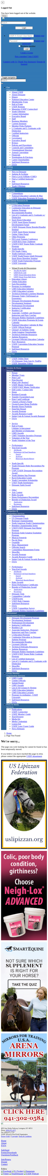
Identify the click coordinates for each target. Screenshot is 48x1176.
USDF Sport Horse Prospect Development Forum (24, 223)
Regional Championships (22, 521)
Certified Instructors (20, 133)
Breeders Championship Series (25, 525)
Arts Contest (17, 492)
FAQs (14, 164)
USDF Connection (20, 712)
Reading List (17, 310)
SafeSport (5, 1150)
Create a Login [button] (26, 53)
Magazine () (25, 109)
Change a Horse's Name (22, 402)
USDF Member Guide (21, 714)
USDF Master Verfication (22, 385)
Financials (16, 155)
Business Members (20, 121)
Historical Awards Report (25, 459)
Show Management (20, 545)
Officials (15, 135)
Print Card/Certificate (21, 399)
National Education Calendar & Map (27, 196)
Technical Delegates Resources (25, 647)
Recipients (17, 504)
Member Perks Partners (21, 126)
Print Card (16, 377)
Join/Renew (6, 1159)
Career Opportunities (20, 160)
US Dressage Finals (20, 518)
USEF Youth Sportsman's (22, 483)
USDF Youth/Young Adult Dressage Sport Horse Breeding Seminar (27, 257)
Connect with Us (10, 62)
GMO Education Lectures (23, 291)
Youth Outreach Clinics (21, 253)
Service (15, 423)
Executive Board (19, 116)
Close (4, 16)
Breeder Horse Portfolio (22, 406)
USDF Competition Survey (23, 608)
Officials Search (18, 547)
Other (14, 490)
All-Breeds (17, 450)
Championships (18, 516)
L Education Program (21, 205)
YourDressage (18, 717)
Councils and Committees (22, 147)
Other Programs (18, 237)
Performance (17, 445)
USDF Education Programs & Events (27, 198)
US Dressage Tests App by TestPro (26, 361)
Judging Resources (20, 337)
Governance (17, 138)
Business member (28, 46)
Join (13, 181)
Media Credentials (19, 721)
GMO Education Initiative (23, 289)
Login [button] (27, 49)
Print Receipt (17, 380)
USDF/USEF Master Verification (26, 387)
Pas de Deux (17, 540)
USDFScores (17, 598)
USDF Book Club (20, 273)
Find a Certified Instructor (22, 179)
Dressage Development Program (25, 301)
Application (18, 502)
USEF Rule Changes (20, 601)
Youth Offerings (18, 111)
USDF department (34, 756)
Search (18, 454)
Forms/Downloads (9, 1152)
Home (9, 733)
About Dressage (18, 95)
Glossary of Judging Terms (23, 330)
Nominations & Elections (22, 157)
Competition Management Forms (25, 550)
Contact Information (20, 114)
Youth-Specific (18, 249)
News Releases (18, 729)
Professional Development (23, 306)
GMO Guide (17, 678)
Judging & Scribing (20, 174)
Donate (4, 1162)
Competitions (17, 193)
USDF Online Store (20, 358)
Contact (4, 1164)
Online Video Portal (20, 234)
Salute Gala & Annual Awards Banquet (28, 416)
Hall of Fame (17, 104)
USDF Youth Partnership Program (26, 261)
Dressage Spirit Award (21, 485)
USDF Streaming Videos (22, 363)
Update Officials (19, 680)
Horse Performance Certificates (25, 585)
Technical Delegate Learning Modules (28, 293)
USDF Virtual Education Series (25, 275)
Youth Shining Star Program (23, 475)
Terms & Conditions (25, 1136)
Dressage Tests (18, 594)
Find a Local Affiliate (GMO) (24, 176)
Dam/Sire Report (19, 409)
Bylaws (15, 143)
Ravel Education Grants (22, 478)
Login (24, 28)
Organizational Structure (22, 150)
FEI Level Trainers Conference (25, 239)
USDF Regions (18, 107)
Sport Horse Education (21, 220)
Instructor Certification (21, 308)
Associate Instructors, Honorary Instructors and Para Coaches (25, 631)
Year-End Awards (19, 448)
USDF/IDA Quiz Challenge (23, 241)
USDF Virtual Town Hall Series (25, 277)
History (15, 97)
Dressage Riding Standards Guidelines (28, 318)
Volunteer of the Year (20, 438)
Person (14, 373)
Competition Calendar (21, 596)
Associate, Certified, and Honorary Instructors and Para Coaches (26, 314)
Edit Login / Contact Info (22, 390)
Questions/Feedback (9, 1155)
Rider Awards (17, 495)
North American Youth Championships (28, 523)
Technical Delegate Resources (24, 334)
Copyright (14, 1136)
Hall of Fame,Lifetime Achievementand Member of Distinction (23, 428)
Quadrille (16, 542)
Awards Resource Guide (22, 414)
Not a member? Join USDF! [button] (27, 56)
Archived (19, 456)
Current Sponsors (19, 123)
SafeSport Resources (20, 162)
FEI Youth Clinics (19, 251)
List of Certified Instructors (23, 659)
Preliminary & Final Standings (25, 452)
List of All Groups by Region (24, 688)
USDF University (19, 263)
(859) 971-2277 (11, 1130)
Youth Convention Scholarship (25, 480)
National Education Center (23, 99)
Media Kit (16, 719)
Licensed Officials (19, 644)
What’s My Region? (20, 382)
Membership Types (20, 102)
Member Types (18, 375)
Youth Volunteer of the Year (23, 440)
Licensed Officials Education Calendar (28, 339)
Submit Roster (18, 683)
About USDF (17, 92)
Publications (17, 709)
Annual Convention (20, 152)
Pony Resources (18, 342)
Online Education (19, 281)
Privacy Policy (5, 1136)
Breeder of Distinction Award (24, 499)
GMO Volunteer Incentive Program (26, 435)
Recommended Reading (22, 213)
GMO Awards (18, 433)
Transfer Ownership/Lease (23, 397)
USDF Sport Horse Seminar (23, 232)
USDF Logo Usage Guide (23, 726)
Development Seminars (21, 303)
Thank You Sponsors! (27, 62)
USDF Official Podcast (21, 327)
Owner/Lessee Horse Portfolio (24, 404)
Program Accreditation (21, 286)
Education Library (19, 279)
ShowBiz (16, 552)
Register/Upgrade (19, 394)
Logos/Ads (16, 724)
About (3, 1143)
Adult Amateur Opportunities (24, 332)
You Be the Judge (20, 270)
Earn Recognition (19, 284)
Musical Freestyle (19, 537)
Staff (14, 119)
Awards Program (19, 411)
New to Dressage (19, 172)
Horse (14, 392)
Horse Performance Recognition (25, 497)
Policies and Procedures (22, 145)
